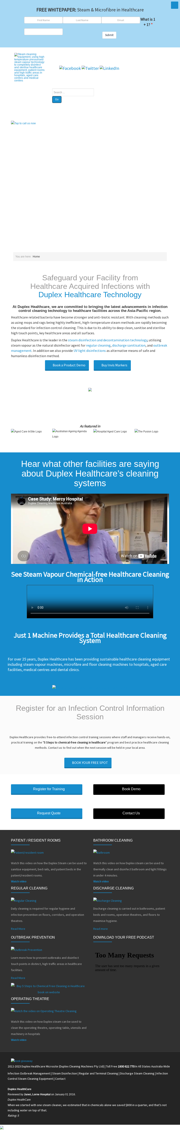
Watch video (18, 881)
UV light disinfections (90, 350)
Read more (100, 929)
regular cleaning (98, 345)
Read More (18, 929)
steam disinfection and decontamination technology (107, 340)
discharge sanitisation (129, 345)
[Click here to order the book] (90, 687)
